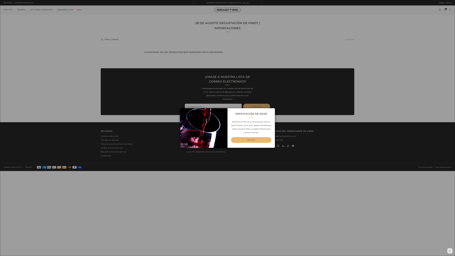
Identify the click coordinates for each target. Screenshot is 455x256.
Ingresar (251, 140)
